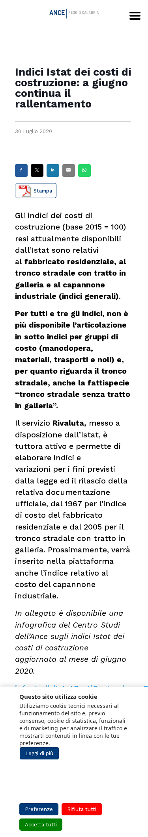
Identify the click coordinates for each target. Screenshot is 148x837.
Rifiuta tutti (81, 809)
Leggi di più (39, 753)
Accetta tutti (41, 825)
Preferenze (39, 809)
